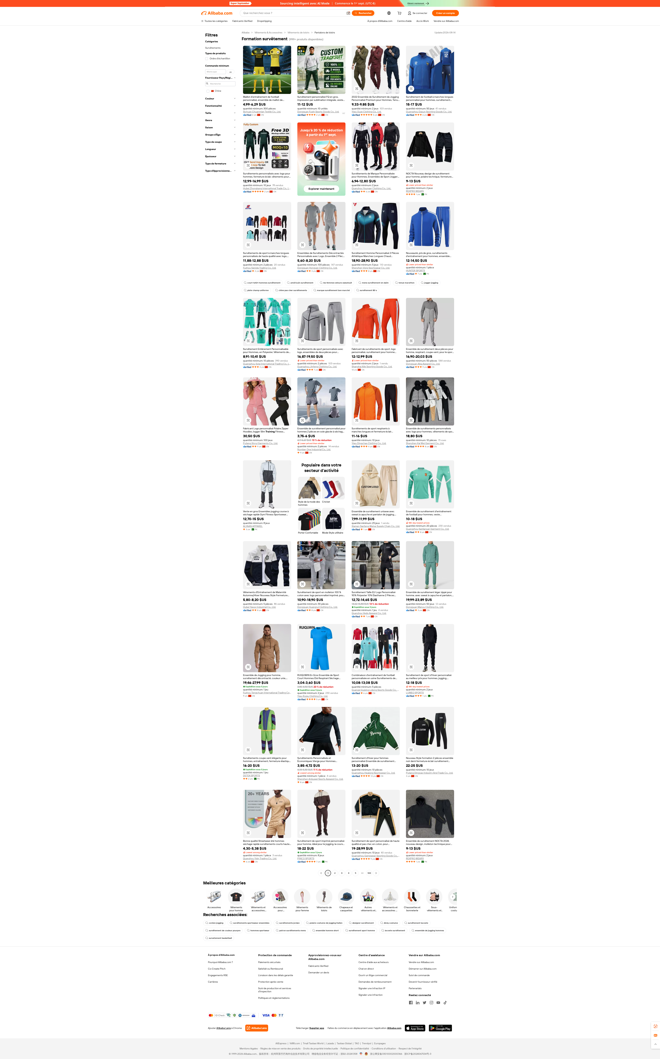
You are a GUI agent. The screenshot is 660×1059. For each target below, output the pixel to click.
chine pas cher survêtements (293, 290)
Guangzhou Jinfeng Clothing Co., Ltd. (317, 366)
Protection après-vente (270, 981)
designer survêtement (363, 923)
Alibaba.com (394, 1028)
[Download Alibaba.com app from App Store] (415, 1028)
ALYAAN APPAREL (253, 526)
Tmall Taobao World (313, 1043)
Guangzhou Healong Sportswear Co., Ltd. (373, 772)
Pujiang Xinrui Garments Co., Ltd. (260, 443)
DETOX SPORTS (251, 775)
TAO (357, 1043)
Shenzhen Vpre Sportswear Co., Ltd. (371, 267)
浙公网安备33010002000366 (386, 1053)
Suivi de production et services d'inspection (274, 990)
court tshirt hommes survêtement (263, 283)
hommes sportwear (259, 930)
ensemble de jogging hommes (429, 930)
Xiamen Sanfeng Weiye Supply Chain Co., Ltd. (376, 526)
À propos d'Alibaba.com (221, 955)
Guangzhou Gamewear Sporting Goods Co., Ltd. (376, 855)
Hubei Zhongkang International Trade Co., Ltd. (267, 188)
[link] (655, 1026)
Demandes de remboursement (375, 981)
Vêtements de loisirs (298, 32)
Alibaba (245, 32)
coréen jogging (216, 923)
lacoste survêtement (395, 930)
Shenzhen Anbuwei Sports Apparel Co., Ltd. (320, 779)
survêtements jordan (289, 923)
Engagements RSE (218, 975)
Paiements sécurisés (269, 962)
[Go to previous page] (321, 873)
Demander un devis (318, 972)
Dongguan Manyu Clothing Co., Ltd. (425, 607)
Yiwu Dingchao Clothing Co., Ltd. (369, 443)
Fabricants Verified (318, 966)
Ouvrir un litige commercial (373, 975)
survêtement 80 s (368, 290)
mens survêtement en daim (375, 283)
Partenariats (415, 988)
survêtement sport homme (362, 930)
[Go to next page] (376, 873)
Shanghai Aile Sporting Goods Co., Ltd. (372, 366)
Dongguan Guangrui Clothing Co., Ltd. (317, 607)
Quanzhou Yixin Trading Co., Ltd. (260, 858)
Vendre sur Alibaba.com (421, 962)
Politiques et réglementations (274, 998)
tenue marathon (406, 283)
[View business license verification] (361, 1054)
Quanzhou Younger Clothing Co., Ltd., (371, 188)
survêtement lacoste (418, 923)
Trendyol (366, 1043)
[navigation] (220, 453)
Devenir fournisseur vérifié (423, 981)
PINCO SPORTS (305, 858)
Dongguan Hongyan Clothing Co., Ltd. (317, 267)
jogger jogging (431, 283)
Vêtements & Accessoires (268, 32)
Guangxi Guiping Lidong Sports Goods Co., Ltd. (376, 690)
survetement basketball (220, 938)
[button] (348, 13)
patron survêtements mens (292, 930)
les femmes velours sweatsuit (337, 283)
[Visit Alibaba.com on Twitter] (424, 1003)
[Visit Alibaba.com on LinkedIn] (418, 1003)
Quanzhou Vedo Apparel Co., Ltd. (369, 613)
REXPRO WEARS (415, 191)
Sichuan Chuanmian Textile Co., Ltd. (262, 111)
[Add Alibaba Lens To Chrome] (256, 1028)
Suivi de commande (419, 975)
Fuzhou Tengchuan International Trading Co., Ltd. (267, 692)
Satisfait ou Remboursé (270, 968)
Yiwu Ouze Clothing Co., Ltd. (366, 111)
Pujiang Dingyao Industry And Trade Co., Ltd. (429, 772)
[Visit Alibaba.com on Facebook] (411, 1003)
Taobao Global (344, 1043)
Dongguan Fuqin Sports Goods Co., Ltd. (318, 111)
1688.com (294, 1043)
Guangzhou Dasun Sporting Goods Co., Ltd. (429, 111)
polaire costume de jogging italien (326, 923)
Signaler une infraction (371, 994)
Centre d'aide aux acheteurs (374, 962)
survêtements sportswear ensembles (251, 923)
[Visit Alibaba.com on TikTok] (445, 1003)
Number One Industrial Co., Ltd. (314, 449)
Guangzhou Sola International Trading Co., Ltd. (267, 363)
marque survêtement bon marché (333, 290)
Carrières (213, 981)
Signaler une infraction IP (372, 988)
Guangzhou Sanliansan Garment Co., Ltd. (427, 529)
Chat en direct (366, 968)
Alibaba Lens (223, 1028)
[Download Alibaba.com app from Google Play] (440, 1028)
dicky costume (391, 923)
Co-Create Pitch (217, 968)
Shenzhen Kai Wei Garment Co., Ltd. (425, 443)
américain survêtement (301, 283)
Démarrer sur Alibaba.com (423, 968)
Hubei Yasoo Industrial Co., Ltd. (259, 607)
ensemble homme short (327, 930)
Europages (380, 1043)
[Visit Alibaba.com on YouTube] (438, 1003)
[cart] (400, 13)
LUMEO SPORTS (415, 692)
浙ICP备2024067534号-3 (417, 1053)
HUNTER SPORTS (415, 270)
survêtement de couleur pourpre (224, 930)
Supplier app (316, 1028)
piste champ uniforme (258, 290)
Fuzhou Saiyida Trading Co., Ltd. (259, 267)
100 (369, 873)
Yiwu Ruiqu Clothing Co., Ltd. (312, 696)
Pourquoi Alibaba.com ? (220, 962)
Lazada (330, 1043)
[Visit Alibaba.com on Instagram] (431, 1003)
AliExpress (281, 1043)
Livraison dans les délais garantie (275, 975)
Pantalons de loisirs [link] (325, 32)
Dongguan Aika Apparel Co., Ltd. (423, 363)
